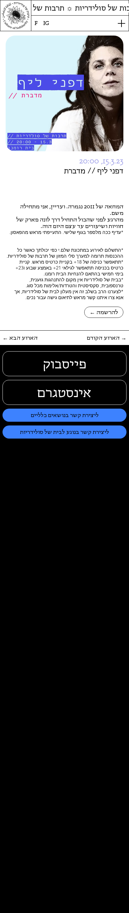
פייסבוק (64, 364)
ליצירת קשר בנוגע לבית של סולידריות (64, 432)
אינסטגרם (64, 392)
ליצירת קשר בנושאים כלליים (65, 415)
